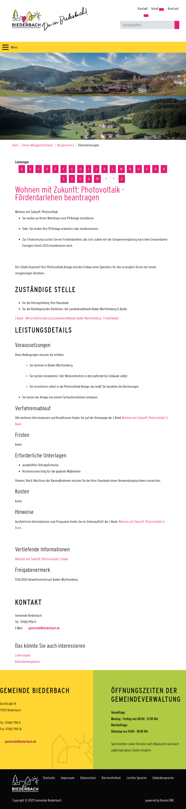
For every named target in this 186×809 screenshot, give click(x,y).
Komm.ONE (167, 800)
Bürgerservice (65, 145)
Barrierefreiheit (111, 778)
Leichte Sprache (137, 778)
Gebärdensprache (163, 778)
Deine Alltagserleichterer (37, 145)
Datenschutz (88, 778)
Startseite (49, 778)
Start (15, 145)
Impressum (67, 778)
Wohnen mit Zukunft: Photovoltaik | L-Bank (41, 559)
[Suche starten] (177, 25)
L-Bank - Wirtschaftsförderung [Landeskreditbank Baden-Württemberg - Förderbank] (66, 318)
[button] (146, 15)
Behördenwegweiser (27, 662)
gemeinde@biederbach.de (44, 628)
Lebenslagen (23, 655)
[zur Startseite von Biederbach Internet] (50, 18)
